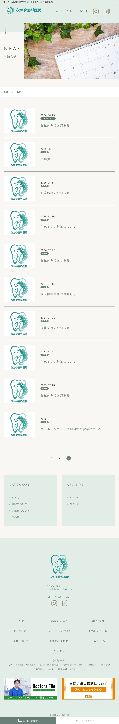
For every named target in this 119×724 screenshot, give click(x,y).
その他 (16, 517)
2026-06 (74, 497)
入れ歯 (50, 669)
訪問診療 (105, 664)
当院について (19, 504)
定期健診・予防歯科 (73, 664)
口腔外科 (38, 669)
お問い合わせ (30, 720)
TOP (6, 92)
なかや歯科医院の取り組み (22, 664)
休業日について (21, 510)
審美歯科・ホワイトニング (71, 669)
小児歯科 (92, 664)
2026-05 (74, 504)
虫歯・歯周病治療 (49, 664)
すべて (16, 497)
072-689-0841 (74, 11)
